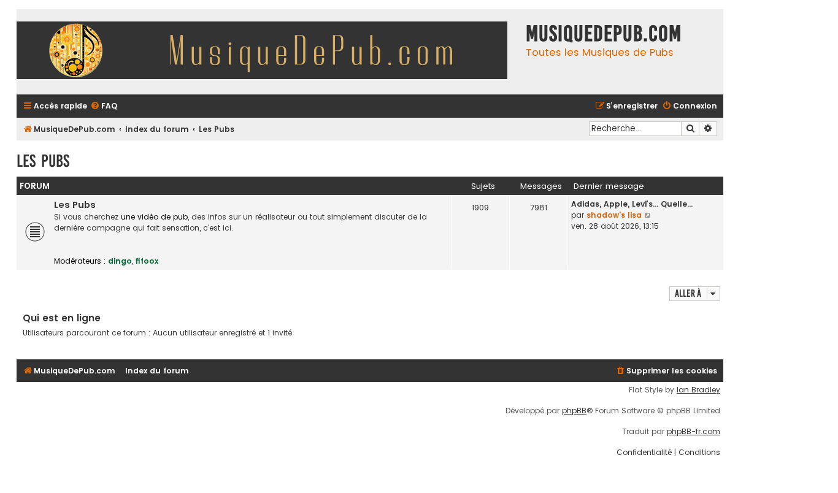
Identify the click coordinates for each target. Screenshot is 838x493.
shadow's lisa (614, 215)
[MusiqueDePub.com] (268, 51)
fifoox (147, 261)
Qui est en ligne (62, 317)
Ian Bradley (698, 390)
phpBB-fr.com (693, 432)
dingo (120, 261)
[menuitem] (103, 106)
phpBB (574, 411)
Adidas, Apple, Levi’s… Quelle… (632, 204)
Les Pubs (43, 160)
